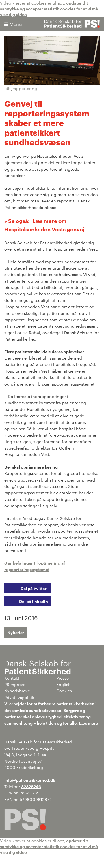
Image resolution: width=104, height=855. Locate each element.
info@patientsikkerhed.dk (29, 780)
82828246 (31, 786)
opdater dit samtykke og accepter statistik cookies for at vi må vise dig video (49, 8)
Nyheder (15, 632)
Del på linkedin (33, 601)
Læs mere (88, 723)
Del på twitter (34, 588)
